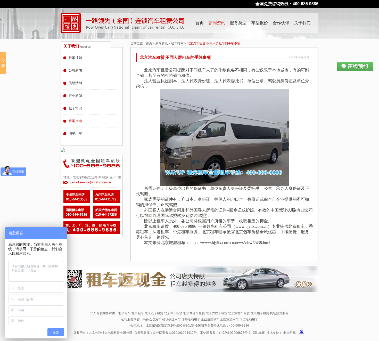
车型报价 (259, 23)
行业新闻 (75, 96)
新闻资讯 (217, 23)
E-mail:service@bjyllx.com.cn (90, 182)
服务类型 (238, 23)
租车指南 (177, 43)
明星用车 (75, 133)
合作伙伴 (281, 23)
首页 (199, 23)
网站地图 (259, 333)
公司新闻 (75, 70)
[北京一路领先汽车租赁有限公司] (71, 23)
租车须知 (75, 58)
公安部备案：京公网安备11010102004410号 (165, 333)
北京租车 (289, 333)
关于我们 (302, 23)
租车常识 (75, 108)
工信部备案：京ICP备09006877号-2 (225, 333)
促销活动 (75, 83)
